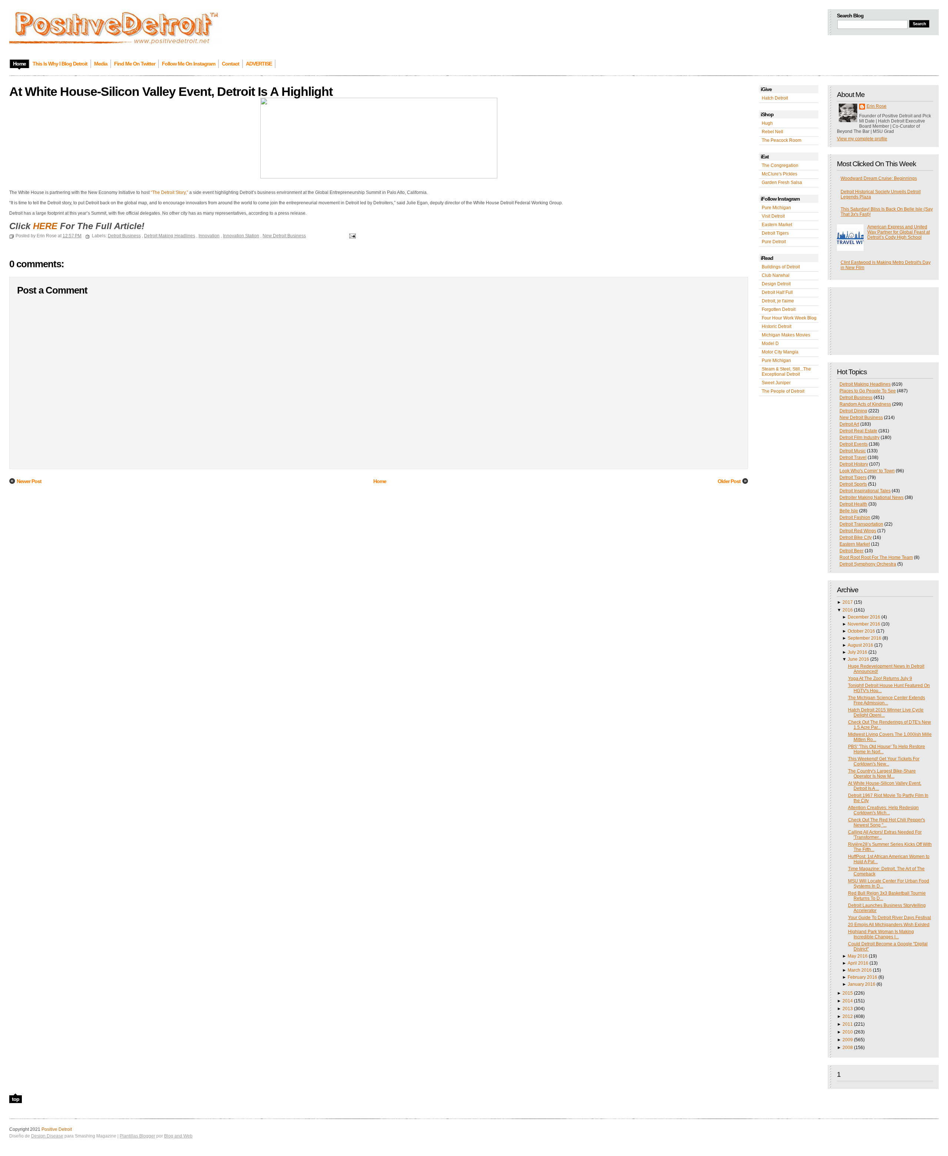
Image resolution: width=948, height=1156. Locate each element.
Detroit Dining (853, 410)
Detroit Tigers (775, 233)
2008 (847, 1047)
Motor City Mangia (780, 352)
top (15, 1099)
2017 (847, 602)
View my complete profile (862, 138)
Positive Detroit (56, 1129)
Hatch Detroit (775, 98)
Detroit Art (849, 424)
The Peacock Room (781, 140)
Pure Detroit (774, 241)
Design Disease (47, 1136)
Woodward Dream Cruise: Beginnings (879, 178)
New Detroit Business (861, 417)
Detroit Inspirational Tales (865, 490)
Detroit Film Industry (859, 437)
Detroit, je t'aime (778, 301)
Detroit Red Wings (857, 530)
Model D (770, 343)
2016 (847, 610)
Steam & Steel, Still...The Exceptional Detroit (786, 371)
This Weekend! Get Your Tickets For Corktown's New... (883, 761)
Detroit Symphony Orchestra (867, 564)
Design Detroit (776, 284)
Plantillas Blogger (137, 1136)
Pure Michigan (776, 207)
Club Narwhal (776, 275)
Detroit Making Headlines (865, 384)
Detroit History (853, 464)
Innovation (209, 235)
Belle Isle (848, 510)
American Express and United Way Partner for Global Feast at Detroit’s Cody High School (898, 232)
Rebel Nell (772, 131)
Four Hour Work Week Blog (789, 318)
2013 (847, 1008)
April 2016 (858, 963)
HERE (45, 226)
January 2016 (861, 984)
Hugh (767, 123)
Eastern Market (777, 224)
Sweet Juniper (776, 382)
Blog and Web (178, 1136)
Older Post (729, 481)
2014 (847, 1000)
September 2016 (864, 638)
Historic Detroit (776, 326)
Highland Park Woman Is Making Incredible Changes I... (881, 934)
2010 (847, 1032)
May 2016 (858, 956)
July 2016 (857, 652)
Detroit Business (855, 397)
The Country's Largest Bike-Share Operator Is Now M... (882, 773)
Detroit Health (853, 504)
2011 (847, 1024)
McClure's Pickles (779, 174)
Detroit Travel (853, 457)
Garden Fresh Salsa (782, 182)
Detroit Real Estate (858, 430)
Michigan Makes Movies (786, 335)
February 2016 (862, 977)
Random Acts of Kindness (865, 404)
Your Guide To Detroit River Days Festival (889, 917)
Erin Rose (877, 106)
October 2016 (861, 631)
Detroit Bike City (855, 537)
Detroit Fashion (854, 517)
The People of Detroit (783, 391)
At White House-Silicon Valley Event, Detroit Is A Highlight (171, 91)
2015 (847, 993)
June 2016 (858, 659)
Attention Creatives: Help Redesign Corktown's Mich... (883, 810)
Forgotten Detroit (778, 309)
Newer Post (29, 481)
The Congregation (780, 165)
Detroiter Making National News (871, 497)
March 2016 (860, 970)
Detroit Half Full (777, 292)
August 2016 (860, 645)
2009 (847, 1039)
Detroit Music (852, 450)
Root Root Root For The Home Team (876, 557)
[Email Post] (351, 235)
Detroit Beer (851, 550)
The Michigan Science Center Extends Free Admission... (886, 700)
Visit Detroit (773, 216)
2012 (847, 1016)
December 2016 (864, 617)
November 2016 (864, 624)
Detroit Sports (853, 484)
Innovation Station (241, 235)
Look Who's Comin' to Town (867, 470)
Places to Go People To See (867, 390)
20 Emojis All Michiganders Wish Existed (888, 924)
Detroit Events (853, 444)
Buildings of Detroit (781, 266)
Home (379, 481)
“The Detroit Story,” (169, 192)
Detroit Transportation (861, 524)
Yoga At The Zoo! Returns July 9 (880, 678)
